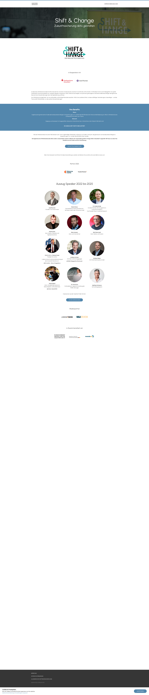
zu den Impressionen (74, 300)
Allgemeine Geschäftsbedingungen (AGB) (41, 679)
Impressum (34, 673)
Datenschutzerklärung (37, 676)
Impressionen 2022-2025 (111, 4)
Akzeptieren (140, 691)
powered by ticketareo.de (37, 682)
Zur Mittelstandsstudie (74, 146)
